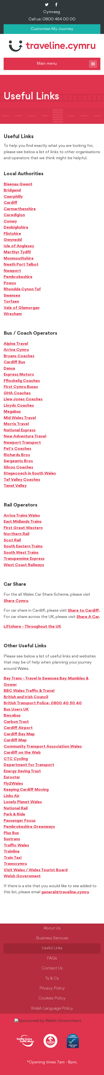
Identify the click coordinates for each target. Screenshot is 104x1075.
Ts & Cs (52, 978)
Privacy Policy (52, 988)
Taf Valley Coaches (22, 480)
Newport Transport (22, 443)
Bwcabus (12, 716)
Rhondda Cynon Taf (22, 289)
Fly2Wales (13, 784)
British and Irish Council (26, 697)
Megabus (12, 412)
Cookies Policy (52, 998)
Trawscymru (15, 864)
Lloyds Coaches (19, 406)
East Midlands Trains (23, 522)
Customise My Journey (52, 29)
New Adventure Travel (25, 436)
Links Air (12, 796)
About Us (52, 928)
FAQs (52, 958)
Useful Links (52, 948)
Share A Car (87, 617)
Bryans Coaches (19, 356)
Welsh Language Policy (52, 1009)
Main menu (47, 64)
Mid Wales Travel (20, 418)
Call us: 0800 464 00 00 (52, 19)
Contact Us (52, 968)
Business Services (52, 938)
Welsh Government (22, 876)
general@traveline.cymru (65, 892)
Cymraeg (51, 12)
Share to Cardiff (83, 611)
